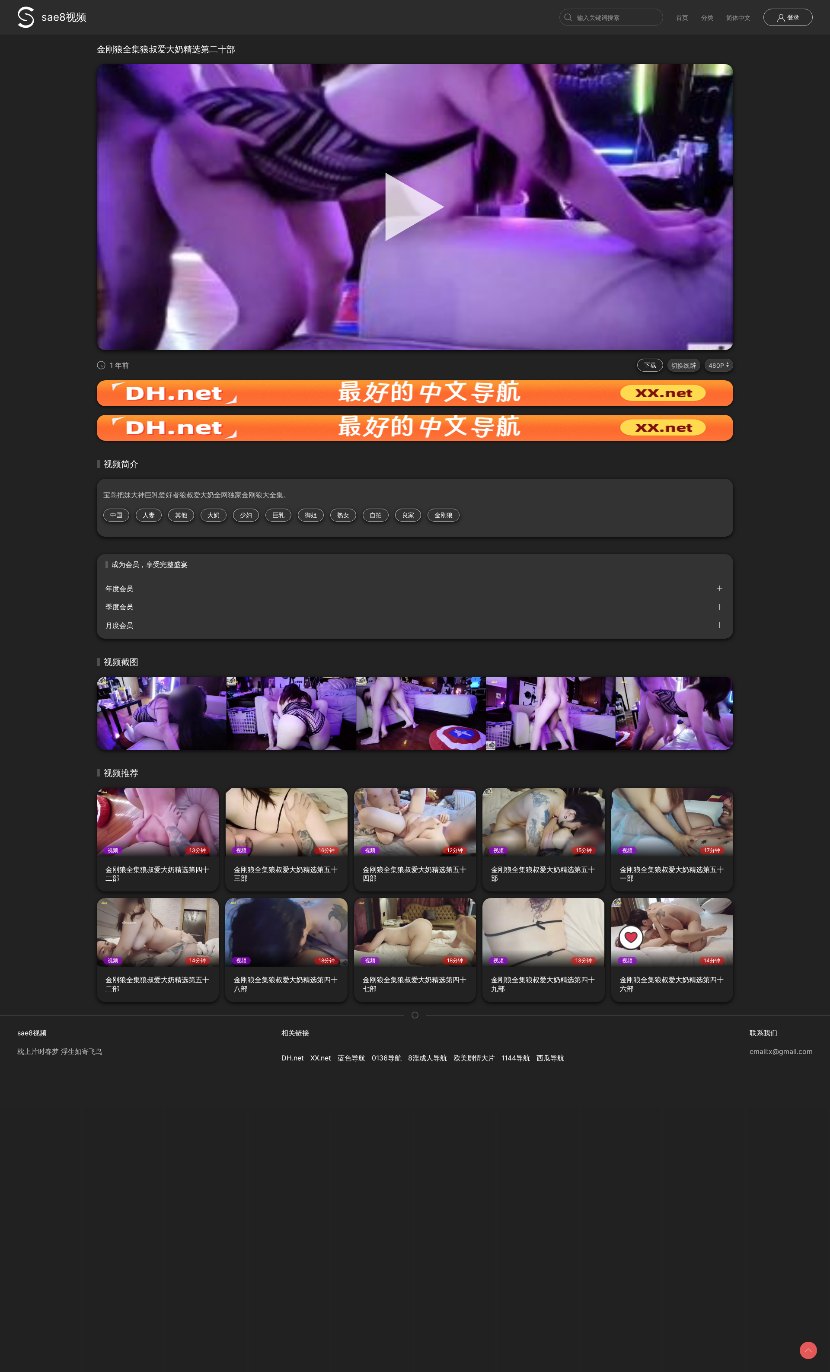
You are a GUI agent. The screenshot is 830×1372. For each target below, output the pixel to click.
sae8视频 (64, 17)
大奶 (214, 515)
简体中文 (738, 17)
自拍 (376, 515)
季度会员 (119, 606)
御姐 (311, 515)
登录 (792, 17)
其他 (181, 515)
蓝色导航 (351, 1058)
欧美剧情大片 (474, 1058)
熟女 (343, 515)
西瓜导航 (550, 1058)
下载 (650, 365)
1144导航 (515, 1058)
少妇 (246, 515)
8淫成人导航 (427, 1058)
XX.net (320, 1058)
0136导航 (387, 1058)
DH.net (292, 1058)
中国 (116, 515)
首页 (682, 17)
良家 (408, 515)
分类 (707, 17)
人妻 (149, 515)
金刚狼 (443, 515)
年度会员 (119, 588)
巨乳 (278, 515)
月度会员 (119, 625)
